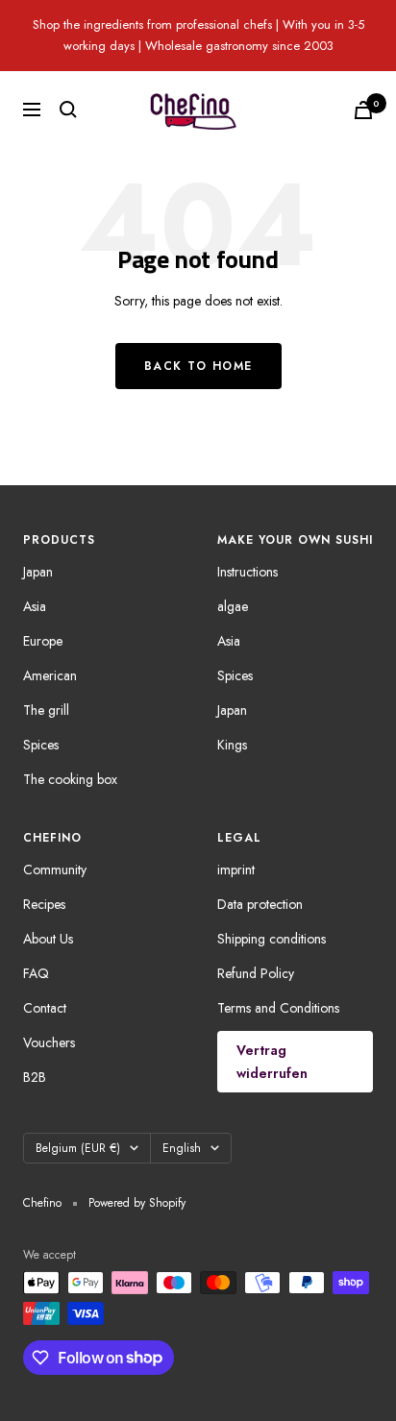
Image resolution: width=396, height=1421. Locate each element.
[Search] (68, 109)
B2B (34, 1077)
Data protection (260, 904)
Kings (232, 744)
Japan (38, 571)
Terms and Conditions (278, 1007)
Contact (44, 1007)
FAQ (36, 973)
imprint (236, 869)
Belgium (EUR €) (78, 1148)
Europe (42, 640)
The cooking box (70, 779)
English (181, 1148)
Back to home (198, 366)
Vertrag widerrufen (272, 1062)
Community (55, 869)
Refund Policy (255, 973)
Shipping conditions (271, 938)
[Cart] (363, 110)
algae (232, 606)
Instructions (247, 571)
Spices (41, 744)
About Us (48, 938)
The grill (46, 710)
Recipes (44, 904)
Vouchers (49, 1042)
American (50, 675)
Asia (34, 606)
